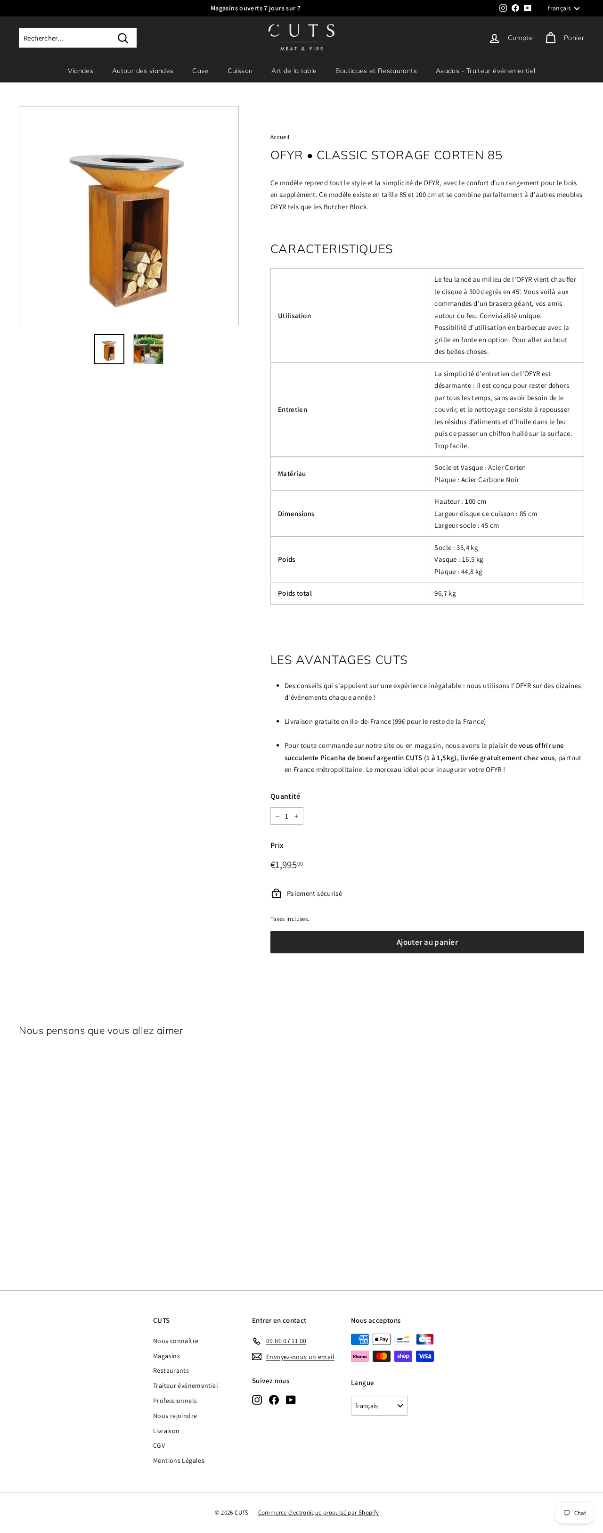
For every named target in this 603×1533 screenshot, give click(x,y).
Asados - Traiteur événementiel (486, 70)
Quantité (285, 796)
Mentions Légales (178, 1460)
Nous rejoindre (175, 1415)
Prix (277, 845)
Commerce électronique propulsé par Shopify (318, 1512)
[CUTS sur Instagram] (257, 1399)
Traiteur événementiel (185, 1385)
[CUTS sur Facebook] (274, 1399)
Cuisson (240, 70)
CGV (159, 1445)
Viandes (80, 70)
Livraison (166, 1430)
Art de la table (294, 70)
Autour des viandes (142, 70)
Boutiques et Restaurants (375, 70)
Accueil (280, 137)
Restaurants (171, 1370)
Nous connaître (175, 1340)
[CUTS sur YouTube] (291, 1399)
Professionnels (175, 1400)
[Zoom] (128, 216)
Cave (200, 70)
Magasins (166, 1356)
